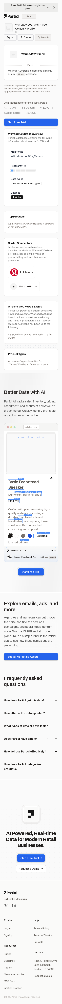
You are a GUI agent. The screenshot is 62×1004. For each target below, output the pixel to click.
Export (10, 37)
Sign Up (8, 935)
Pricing (7, 954)
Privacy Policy (41, 928)
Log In (7, 928)
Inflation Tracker (13, 988)
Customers (10, 960)
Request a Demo (29, 868)
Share (27, 37)
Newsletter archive (14, 974)
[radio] (10, 535)
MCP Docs (9, 981)
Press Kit (38, 942)
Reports (8, 967)
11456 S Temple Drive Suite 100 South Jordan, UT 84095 (45, 964)
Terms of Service (43, 935)
